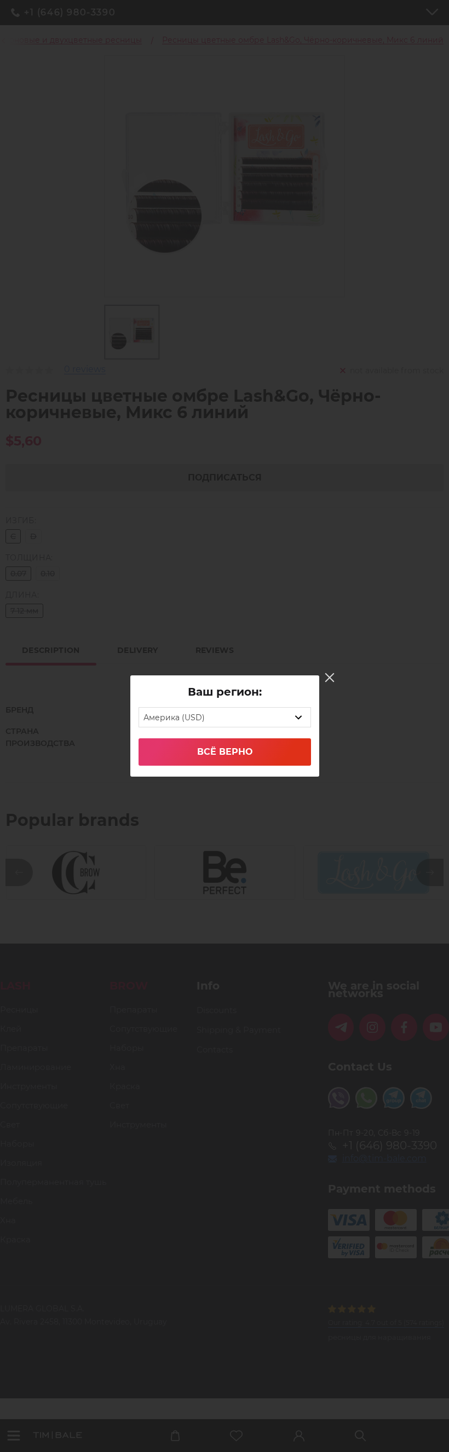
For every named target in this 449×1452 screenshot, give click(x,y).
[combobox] (225, 717)
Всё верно (224, 752)
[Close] (330, 678)
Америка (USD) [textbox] (174, 717)
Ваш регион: (225, 691)
